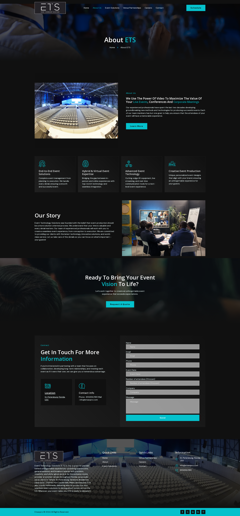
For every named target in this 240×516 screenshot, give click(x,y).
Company (130, 388)
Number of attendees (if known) (140, 379)
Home (86, 8)
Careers (148, 8)
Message (130, 397)
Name (128, 343)
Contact (160, 8)
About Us (97, 8)
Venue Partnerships (132, 8)
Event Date (131, 370)
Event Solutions (112, 8)
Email (128, 352)
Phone (129, 361)
